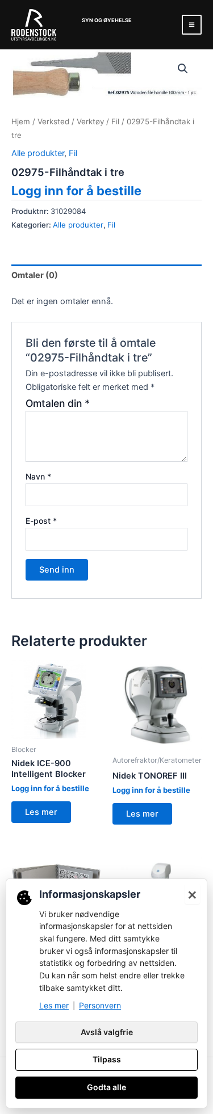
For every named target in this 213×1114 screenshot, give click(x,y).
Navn (38, 476)
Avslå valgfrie (107, 1032)
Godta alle (106, 1087)
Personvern (100, 1005)
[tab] (106, 275)
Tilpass (107, 1059)
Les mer (41, 812)
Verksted (53, 121)
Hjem (20, 121)
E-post (41, 521)
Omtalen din (58, 403)
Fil (115, 121)
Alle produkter (37, 153)
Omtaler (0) (34, 275)
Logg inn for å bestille (76, 190)
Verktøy (90, 121)
